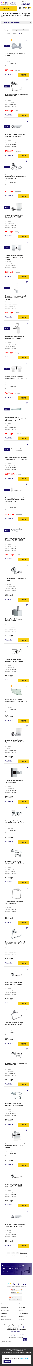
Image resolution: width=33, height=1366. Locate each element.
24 (19, 33)
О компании (4, 1304)
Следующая (23, 1253)
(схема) (21, 1327)
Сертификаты (5, 1310)
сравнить (10, 74)
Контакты (21, 1319)
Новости (21, 1316)
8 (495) (25, 2)
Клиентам (4, 1313)
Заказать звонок (25, 3)
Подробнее (6, 1272)
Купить (23, 75)
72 (24, 33)
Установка (22, 1307)
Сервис (21, 1310)
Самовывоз (4, 1307)
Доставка (3, 1316)
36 (22, 33)
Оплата (21, 1304)
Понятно (7, 1361)
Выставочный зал (24, 1313)
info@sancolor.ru (16, 1331)
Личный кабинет (6, 1319)
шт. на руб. (30, 7)
